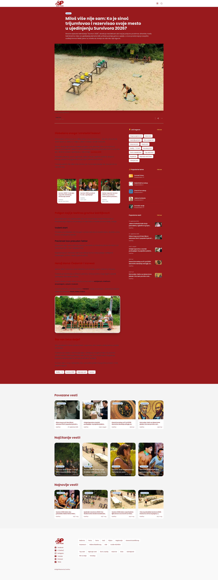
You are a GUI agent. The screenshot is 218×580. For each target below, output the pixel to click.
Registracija (119, 540)
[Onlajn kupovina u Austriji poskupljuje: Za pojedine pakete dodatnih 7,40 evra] (158, 249)
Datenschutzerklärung (132, 540)
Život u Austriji (89, 403)
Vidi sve (159, 130)
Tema (90, 540)
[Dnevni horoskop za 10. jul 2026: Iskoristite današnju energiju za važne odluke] (158, 262)
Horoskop (92, 556)
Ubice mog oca (61, 403)
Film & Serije (83, 556)
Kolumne (114, 552)
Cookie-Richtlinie (115, 544)
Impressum (82, 544)
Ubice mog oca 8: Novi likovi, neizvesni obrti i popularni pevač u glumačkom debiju (141, 237)
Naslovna (82, 540)
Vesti (103, 540)
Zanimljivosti (144, 403)
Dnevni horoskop (117, 403)
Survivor (68, 13)
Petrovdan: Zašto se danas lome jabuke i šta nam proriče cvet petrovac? (140, 275)
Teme (97, 540)
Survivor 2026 (60, 466)
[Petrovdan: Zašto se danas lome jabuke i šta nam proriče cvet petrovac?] (158, 275)
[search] (161, 3)
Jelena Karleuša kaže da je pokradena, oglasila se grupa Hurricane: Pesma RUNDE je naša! (140, 225)
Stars (121, 552)
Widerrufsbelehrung (95, 544)
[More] (158, 118)
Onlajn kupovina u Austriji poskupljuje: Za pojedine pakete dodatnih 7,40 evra (140, 250)
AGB (106, 544)
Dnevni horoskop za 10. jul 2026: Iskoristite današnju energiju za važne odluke (140, 263)
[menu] (157, 3)
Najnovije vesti (92, 552)
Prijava (110, 540)
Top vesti (82, 552)
